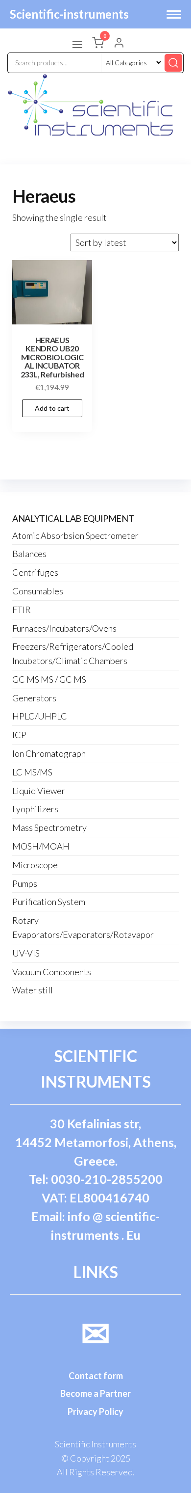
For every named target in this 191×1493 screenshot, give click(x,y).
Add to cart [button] (52, 408)
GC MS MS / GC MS (49, 679)
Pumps (24, 883)
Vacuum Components (51, 971)
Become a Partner (95, 1393)
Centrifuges (35, 572)
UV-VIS (26, 953)
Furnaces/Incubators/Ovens (64, 628)
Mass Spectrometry (49, 827)
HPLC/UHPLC (39, 716)
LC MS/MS (32, 772)
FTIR (21, 609)
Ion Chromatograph (49, 753)
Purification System (48, 901)
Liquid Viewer (38, 790)
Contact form (96, 1375)
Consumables (37, 591)
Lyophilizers (35, 808)
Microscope (35, 864)
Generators (34, 698)
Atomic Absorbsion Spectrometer (75, 535)
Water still (32, 990)
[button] (77, 45)
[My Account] (119, 44)
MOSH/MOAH (41, 846)
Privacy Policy (95, 1411)
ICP (19, 734)
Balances (29, 553)
